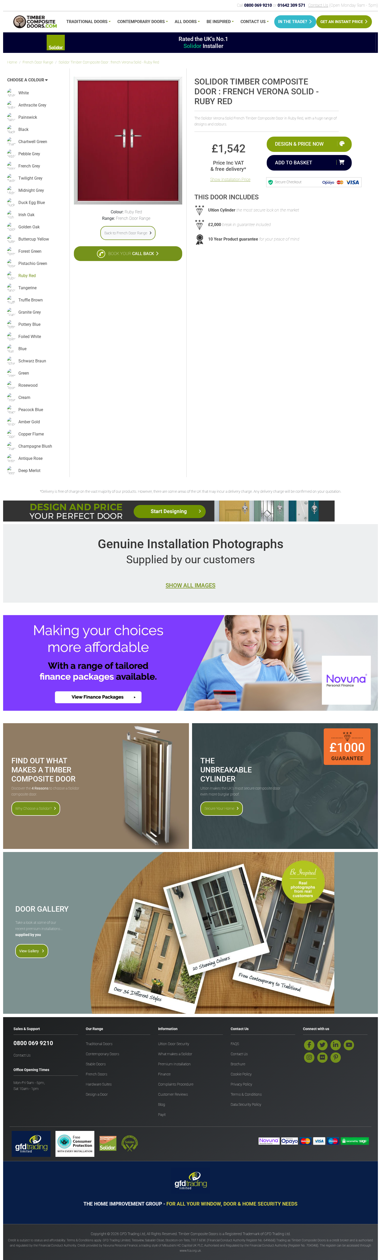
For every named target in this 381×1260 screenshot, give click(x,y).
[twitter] (322, 1045)
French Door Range (38, 62)
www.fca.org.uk (190, 1250)
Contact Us (318, 5)
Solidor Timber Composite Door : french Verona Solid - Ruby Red (109, 62)
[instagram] (309, 1057)
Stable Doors (96, 1064)
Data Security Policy (246, 1104)
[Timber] (35, 22)
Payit (162, 1115)
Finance (164, 1074)
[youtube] (349, 1045)
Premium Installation (174, 1064)
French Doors (96, 1074)
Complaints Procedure (175, 1084)
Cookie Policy (241, 1074)
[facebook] (309, 1045)
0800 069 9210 (33, 1043)
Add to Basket (293, 163)
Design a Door (97, 1094)
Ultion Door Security (173, 1044)
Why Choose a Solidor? (33, 808)
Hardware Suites (99, 1084)
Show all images (190, 585)
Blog (161, 1104)
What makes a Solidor (175, 1054)
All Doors (186, 21)
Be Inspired (219, 21)
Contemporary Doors (141, 21)
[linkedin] (335, 1045)
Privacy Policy (241, 1084)
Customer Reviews (173, 1094)
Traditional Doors (87, 21)
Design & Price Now (299, 144)
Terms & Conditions (246, 1094)
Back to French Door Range (125, 233)
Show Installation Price (230, 179)
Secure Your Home (219, 808)
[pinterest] (335, 1057)
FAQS (235, 1044)
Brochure (238, 1064)
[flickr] (322, 1057)
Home (12, 62)
